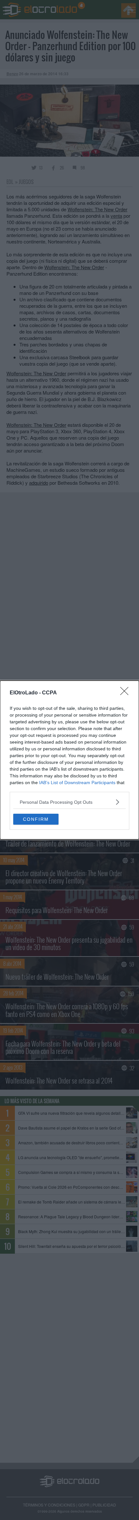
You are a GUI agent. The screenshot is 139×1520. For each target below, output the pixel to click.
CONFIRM (36, 819)
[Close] (126, 693)
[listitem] (69, 802)
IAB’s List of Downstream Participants (77, 782)
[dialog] (69, 760)
